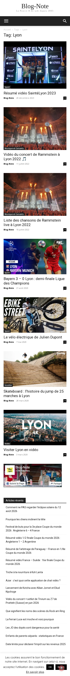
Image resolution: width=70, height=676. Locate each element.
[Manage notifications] (61, 668)
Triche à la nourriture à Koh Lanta (24, 572)
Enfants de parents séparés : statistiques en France (35, 635)
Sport (7, 87)
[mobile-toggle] (6, 21)
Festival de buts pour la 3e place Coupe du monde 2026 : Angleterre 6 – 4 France (34, 528)
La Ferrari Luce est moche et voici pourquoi (30, 619)
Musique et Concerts (14, 148)
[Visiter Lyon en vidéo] (35, 427)
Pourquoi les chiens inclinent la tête (25, 519)
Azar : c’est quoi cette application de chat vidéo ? (33, 580)
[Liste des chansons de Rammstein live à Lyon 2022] (35, 194)
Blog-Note (9, 98)
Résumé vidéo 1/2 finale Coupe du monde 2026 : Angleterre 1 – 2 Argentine (33, 539)
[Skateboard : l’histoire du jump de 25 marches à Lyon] (35, 369)
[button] (65, 21)
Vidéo (7, 443)
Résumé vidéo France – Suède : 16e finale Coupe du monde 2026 (35, 562)
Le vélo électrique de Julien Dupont (33, 337)
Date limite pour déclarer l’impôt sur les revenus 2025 (36, 644)
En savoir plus (35, 672)
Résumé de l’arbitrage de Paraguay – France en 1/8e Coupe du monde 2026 (35, 551)
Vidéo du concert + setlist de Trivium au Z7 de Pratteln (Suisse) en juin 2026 (31, 601)
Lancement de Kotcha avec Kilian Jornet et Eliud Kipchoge (33, 589)
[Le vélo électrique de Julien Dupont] (35, 315)
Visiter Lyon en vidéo (21, 450)
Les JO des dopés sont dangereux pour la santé (32, 627)
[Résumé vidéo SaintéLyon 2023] (35, 65)
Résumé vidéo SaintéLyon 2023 (30, 93)
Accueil (7, 29)
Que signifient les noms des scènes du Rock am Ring (35, 611)
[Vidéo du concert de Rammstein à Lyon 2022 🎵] (35, 128)
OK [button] (50, 667)
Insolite (8, 385)
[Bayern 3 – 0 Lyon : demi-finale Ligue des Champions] (35, 256)
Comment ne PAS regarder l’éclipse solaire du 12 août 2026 (33, 509)
